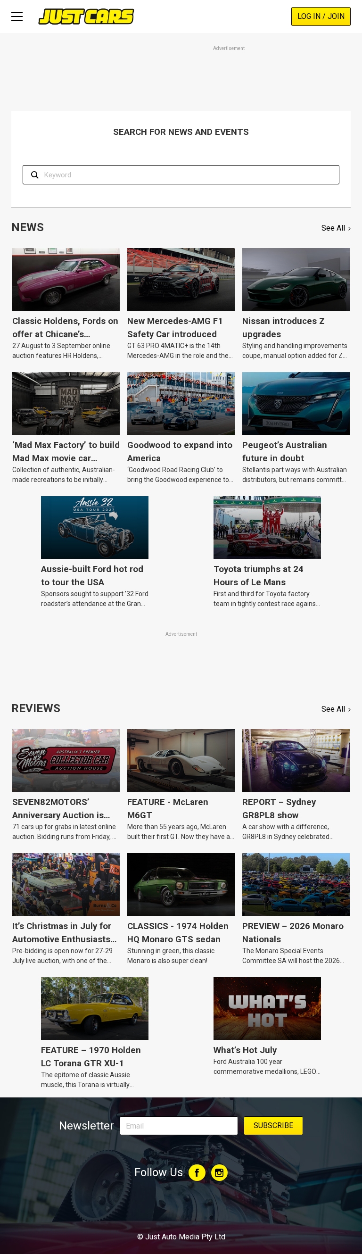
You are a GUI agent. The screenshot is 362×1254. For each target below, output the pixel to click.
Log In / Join (321, 16)
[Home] (86, 16)
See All (333, 228)
